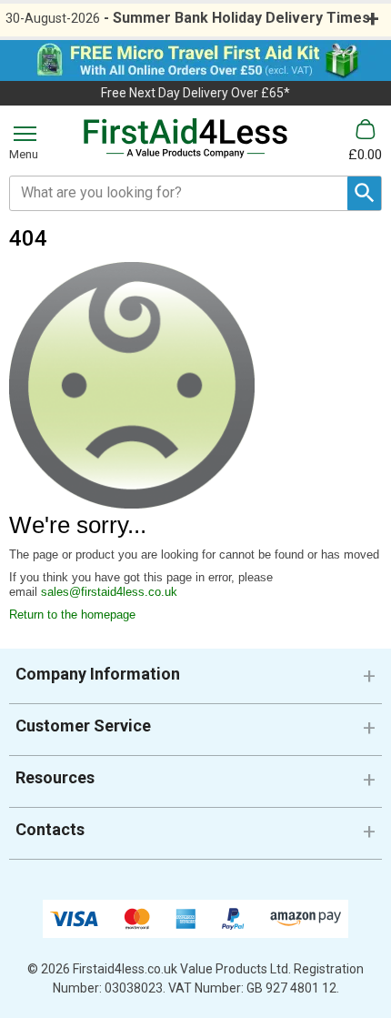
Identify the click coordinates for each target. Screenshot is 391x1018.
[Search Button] (364, 193)
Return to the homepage (72, 614)
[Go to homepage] (185, 138)
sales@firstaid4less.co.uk (109, 592)
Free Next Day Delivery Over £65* (195, 93)
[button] (195, 681)
